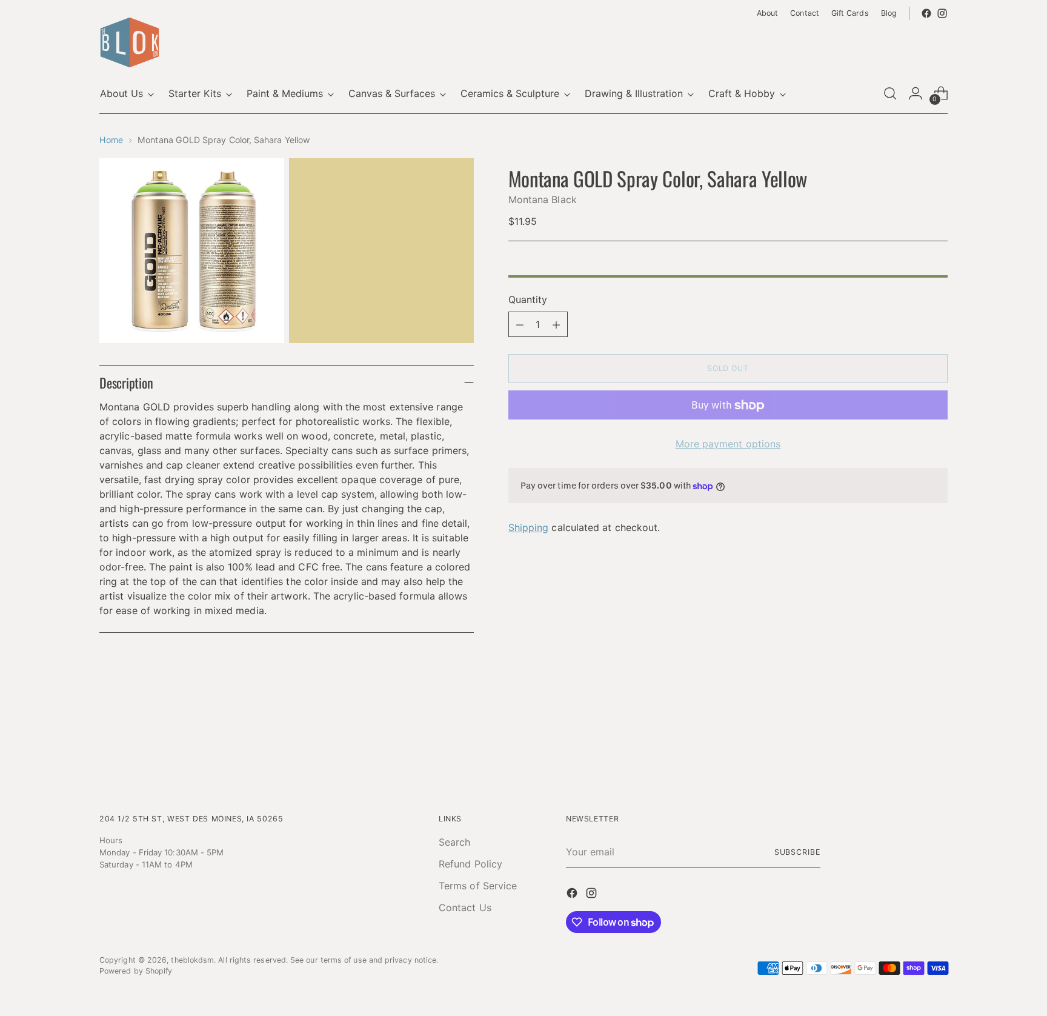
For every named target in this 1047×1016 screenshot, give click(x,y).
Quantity (528, 300)
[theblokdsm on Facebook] (926, 13)
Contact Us (465, 907)
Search (454, 842)
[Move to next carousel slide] (937, 739)
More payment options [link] (728, 444)
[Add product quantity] (556, 325)
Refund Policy (470, 864)
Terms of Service (478, 886)
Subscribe (797, 852)
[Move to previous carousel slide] (909, 740)
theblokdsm (192, 959)
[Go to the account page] (915, 93)
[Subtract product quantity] (520, 325)
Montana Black (542, 200)
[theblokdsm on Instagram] (942, 13)
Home (111, 140)
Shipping (528, 528)
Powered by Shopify (135, 970)
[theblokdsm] (129, 42)
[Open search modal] (890, 93)
